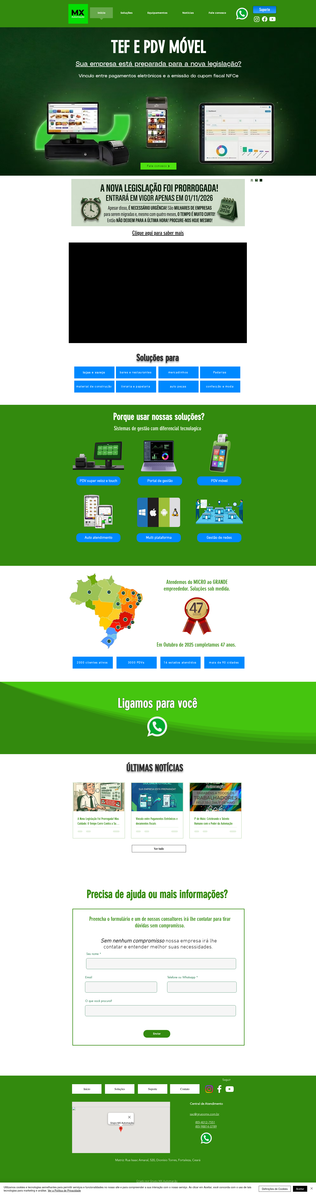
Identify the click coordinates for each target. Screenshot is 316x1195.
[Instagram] (256, 19)
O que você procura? (98, 1001)
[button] (98, 480)
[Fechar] (311, 1188)
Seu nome (92, 953)
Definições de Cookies (275, 1189)
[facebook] (264, 19)
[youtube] (272, 19)
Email (88, 977)
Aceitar (300, 1189)
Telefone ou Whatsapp (181, 977)
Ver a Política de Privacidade (64, 1190)
